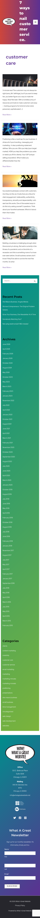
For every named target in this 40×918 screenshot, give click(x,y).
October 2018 (7, 522)
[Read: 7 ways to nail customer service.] (20, 80)
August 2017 (7, 555)
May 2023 (6, 382)
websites (6, 726)
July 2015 (6, 607)
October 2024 (8, 363)
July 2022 (6, 405)
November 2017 (8, 550)
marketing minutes (9, 679)
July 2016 (6, 588)
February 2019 (8, 518)
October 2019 (7, 490)
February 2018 (8, 541)
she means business (10, 698)
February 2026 (8, 354)
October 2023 (8, 377)
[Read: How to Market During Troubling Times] (20, 233)
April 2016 (6, 597)
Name (7, 849)
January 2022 (7, 415)
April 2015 (6, 616)
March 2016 (7, 602)
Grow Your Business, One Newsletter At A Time (19, 315)
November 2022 (8, 401)
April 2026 (6, 349)
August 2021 (7, 424)
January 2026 (7, 358)
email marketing (8, 669)
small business (8, 702)
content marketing (9, 651)
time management (9, 707)
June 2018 (6, 536)
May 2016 (6, 593)
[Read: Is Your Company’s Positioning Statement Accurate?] (20, 129)
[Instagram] (25, 817)
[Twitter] (14, 817)
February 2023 (8, 391)
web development (9, 721)
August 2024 (7, 368)
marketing (6, 674)
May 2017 (6, 565)
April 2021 (6, 433)
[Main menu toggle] (35, 22)
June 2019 (6, 504)
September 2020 (9, 457)
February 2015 (8, 625)
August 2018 (7, 527)
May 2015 (6, 611)
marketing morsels (9, 683)
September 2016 (9, 583)
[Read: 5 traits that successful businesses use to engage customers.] (20, 181)
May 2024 (6, 372)
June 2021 (6, 429)
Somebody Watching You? (12, 319)
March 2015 (7, 621)
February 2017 (8, 574)
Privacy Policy (20, 906)
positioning (6, 688)
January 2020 (7, 485)
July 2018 (6, 532)
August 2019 (7, 494)
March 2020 (7, 480)
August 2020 (7, 461)
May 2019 (6, 508)
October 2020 (8, 452)
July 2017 (6, 560)
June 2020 (6, 471)
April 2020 (6, 476)
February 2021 (8, 443)
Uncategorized (8, 712)
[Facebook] (20, 817)
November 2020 (8, 447)
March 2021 (7, 438)
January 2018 (7, 546)
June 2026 (6, 344)
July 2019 (6, 499)
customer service (9, 665)
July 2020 (6, 466)
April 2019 (6, 513)
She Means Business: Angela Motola (15, 302)
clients (5, 646)
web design (7, 716)
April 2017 (6, 569)
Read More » (7, 114)
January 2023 (7, 396)
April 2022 (6, 410)
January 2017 (7, 579)
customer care (8, 660)
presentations (7, 693)
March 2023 (7, 386)
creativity (6, 655)
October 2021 (7, 419)
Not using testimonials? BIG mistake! (15, 324)
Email (7, 874)
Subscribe (12, 886)
